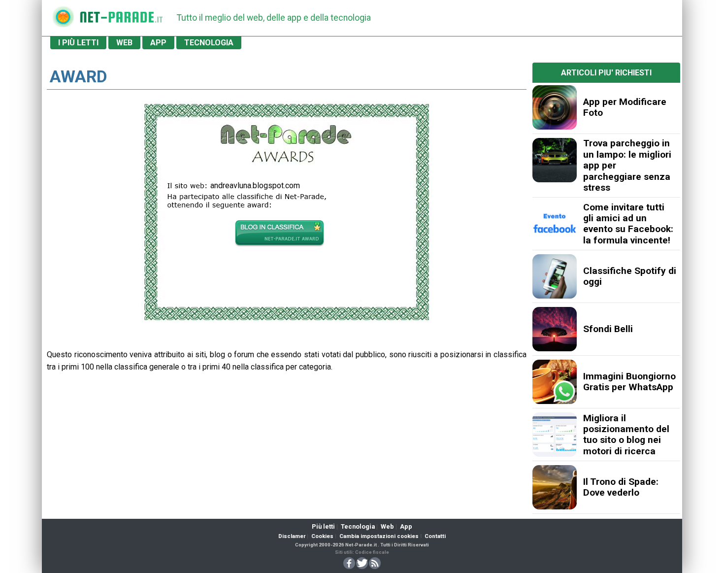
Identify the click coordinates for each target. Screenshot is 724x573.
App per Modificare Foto (624, 107)
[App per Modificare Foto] (554, 107)
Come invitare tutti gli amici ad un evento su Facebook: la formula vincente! (628, 224)
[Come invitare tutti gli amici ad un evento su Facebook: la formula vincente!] (554, 224)
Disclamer (291, 536)
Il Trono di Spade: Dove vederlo (620, 487)
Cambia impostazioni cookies (379, 536)
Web (387, 526)
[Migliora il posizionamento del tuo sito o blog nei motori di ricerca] (554, 434)
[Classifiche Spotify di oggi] (554, 276)
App (406, 526)
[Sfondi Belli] (554, 329)
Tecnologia (358, 526)
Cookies (322, 536)
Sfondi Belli (608, 329)
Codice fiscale (372, 552)
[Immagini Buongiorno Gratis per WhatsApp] (554, 382)
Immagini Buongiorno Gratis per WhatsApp (629, 382)
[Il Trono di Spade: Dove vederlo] (554, 487)
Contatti (435, 536)
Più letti (323, 526)
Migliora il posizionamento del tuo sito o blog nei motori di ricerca (626, 434)
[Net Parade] (63, 20)
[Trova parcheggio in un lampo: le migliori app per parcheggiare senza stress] (554, 160)
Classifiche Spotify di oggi (629, 276)
